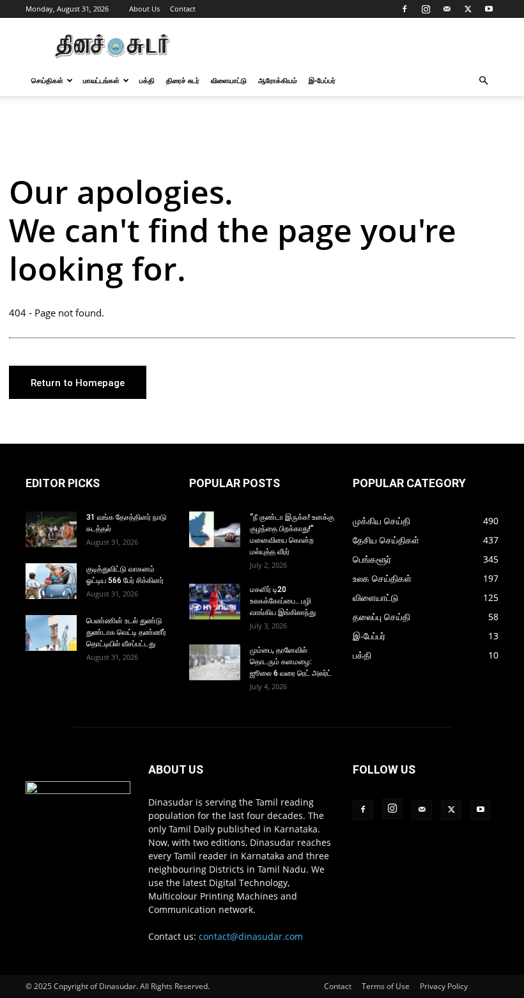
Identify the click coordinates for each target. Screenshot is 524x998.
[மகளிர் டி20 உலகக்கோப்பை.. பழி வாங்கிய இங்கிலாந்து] (214, 602)
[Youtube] (488, 9)
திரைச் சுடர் (182, 80)
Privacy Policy (444, 986)
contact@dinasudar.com (251, 936)
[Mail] (446, 9)
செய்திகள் (47, 80)
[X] (467, 9)
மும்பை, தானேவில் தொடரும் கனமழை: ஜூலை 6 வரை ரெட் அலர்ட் (291, 662)
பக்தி (147, 80)
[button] (483, 81)
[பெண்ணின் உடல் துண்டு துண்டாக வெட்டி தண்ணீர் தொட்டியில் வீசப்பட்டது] (51, 633)
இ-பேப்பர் (322, 80)
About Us (144, 8)
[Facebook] (404, 9)
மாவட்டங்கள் (101, 80)
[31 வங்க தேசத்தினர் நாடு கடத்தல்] (51, 529)
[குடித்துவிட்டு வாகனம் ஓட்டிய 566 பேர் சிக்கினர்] (51, 581)
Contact (183, 8)
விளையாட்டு (229, 80)
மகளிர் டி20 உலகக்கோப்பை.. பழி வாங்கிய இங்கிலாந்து (283, 601)
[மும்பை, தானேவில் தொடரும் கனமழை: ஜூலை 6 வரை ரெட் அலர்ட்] (214, 662)
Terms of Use (386, 986)
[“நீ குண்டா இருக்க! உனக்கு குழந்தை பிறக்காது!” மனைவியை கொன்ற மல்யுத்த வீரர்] (214, 529)
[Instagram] (425, 9)
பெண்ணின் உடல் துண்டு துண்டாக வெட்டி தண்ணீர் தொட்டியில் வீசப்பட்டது (126, 632)
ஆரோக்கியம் (277, 80)
